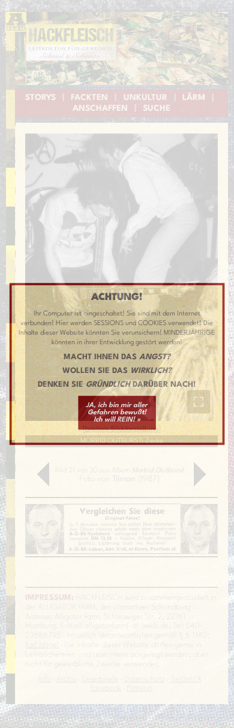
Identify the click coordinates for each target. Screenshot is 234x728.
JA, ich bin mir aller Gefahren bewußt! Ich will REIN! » (117, 412)
